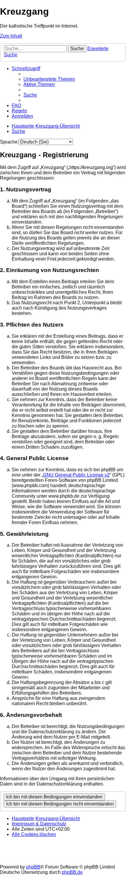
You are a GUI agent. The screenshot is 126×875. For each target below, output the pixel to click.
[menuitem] (49, 79)
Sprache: (9, 141)
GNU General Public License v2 (76, 474)
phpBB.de (72, 872)
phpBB (33, 866)
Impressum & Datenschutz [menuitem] (39, 823)
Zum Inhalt (11, 35)
